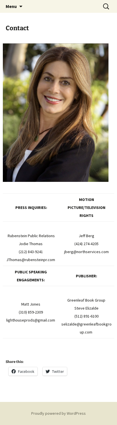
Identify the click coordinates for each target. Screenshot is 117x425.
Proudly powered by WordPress (58, 413)
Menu (11, 6)
